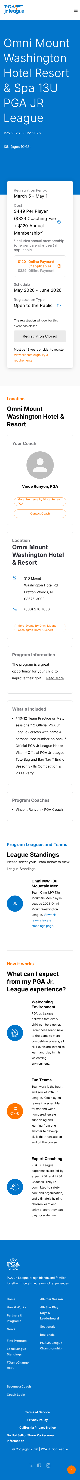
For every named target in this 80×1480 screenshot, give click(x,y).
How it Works (16, 1307)
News (11, 1329)
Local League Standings (16, 1351)
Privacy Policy (37, 1420)
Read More (55, 678)
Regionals (47, 1334)
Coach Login (16, 1394)
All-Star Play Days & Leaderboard (49, 1312)
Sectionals (47, 1326)
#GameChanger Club (18, 1365)
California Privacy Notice (37, 1427)
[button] (40, 501)
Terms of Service (37, 1412)
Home (11, 1299)
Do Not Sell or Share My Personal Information (31, 1438)
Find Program (17, 1340)
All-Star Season (51, 1299)
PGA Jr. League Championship (51, 1345)
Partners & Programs (14, 1318)
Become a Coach (19, 1386)
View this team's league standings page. (44, 920)
